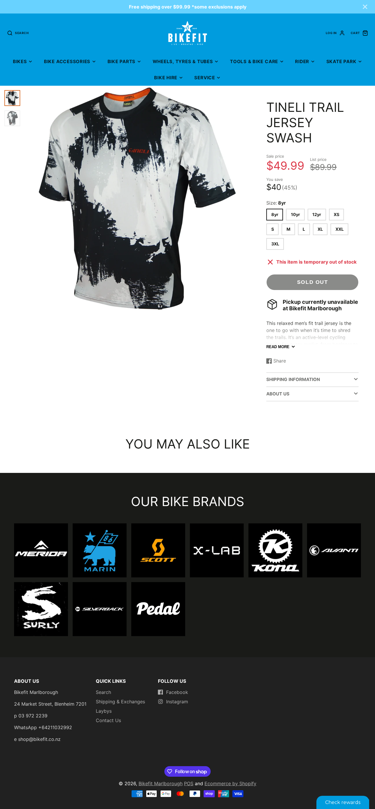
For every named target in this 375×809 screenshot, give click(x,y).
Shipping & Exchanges (120, 701)
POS (188, 783)
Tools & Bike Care (254, 61)
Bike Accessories (67, 61)
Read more (277, 347)
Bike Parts (122, 61)
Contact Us (108, 720)
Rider (302, 61)
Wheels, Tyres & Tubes (183, 61)
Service (204, 77)
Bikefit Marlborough (161, 783)
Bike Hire (165, 77)
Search (103, 692)
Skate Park (341, 61)
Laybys (104, 711)
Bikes (20, 61)
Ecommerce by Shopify (230, 783)
